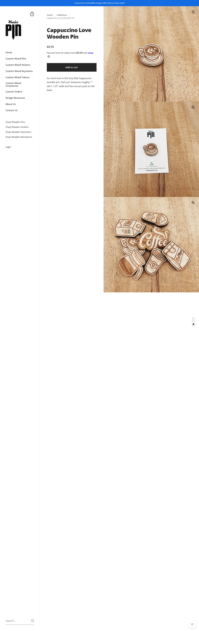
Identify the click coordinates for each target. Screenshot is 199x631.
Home (50, 15)
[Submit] (32, 620)
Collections (62, 15)
